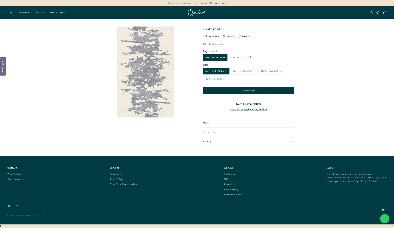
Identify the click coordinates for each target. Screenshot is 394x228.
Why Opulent (14, 174)
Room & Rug (116, 179)
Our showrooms (15, 179)
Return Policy (231, 184)
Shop (9, 12)
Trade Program (57, 12)
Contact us (230, 174)
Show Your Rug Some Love (124, 184)
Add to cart (248, 90)
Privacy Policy (231, 189)
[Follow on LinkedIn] (16, 205)
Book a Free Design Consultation (248, 109)
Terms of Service (233, 194)
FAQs (226, 179)
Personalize (24, 12)
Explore (40, 12)
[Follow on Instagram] (8, 205)
